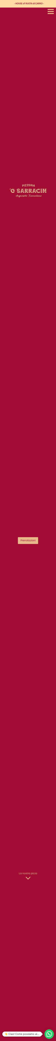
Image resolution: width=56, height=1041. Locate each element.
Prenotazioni (28, 540)
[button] (49, 1034)
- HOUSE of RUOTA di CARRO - (29, 4)
